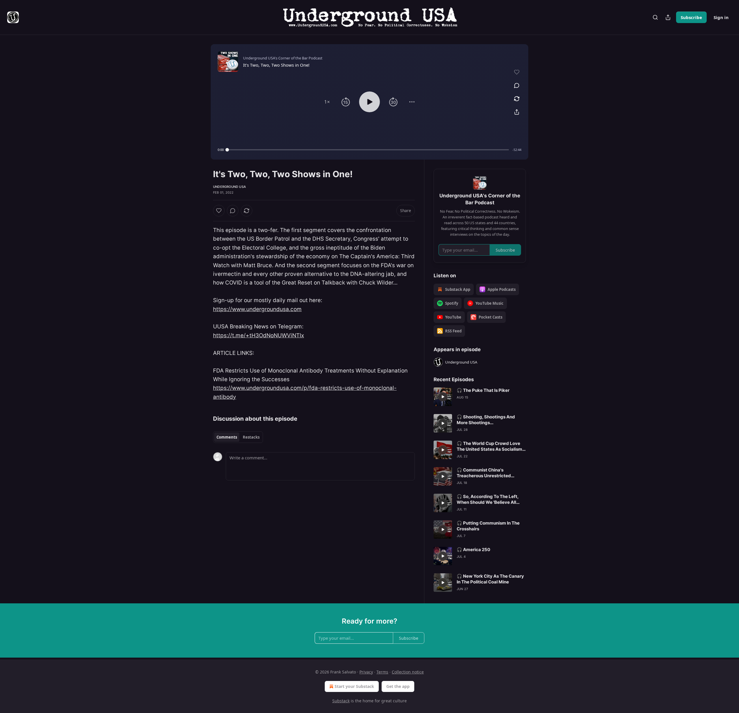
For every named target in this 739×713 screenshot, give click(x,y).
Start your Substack (354, 686)
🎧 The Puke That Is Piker (483, 390)
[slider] (368, 150)
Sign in (721, 17)
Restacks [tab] (251, 437)
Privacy (366, 672)
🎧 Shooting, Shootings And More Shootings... (486, 419)
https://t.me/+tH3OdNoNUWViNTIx (258, 335)
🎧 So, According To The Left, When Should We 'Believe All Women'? (487, 499)
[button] (327, 101)
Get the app (398, 686)
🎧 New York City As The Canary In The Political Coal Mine (490, 579)
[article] (479, 396)
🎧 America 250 (473, 549)
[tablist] (238, 437)
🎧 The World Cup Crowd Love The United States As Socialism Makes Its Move (489, 446)
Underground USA (229, 187)
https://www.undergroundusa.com (257, 309)
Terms (382, 672)
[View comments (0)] (516, 85)
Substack (341, 700)
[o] (442, 396)
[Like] (219, 210)
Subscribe (691, 17)
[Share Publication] (668, 17)
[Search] (655, 17)
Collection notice (408, 672)
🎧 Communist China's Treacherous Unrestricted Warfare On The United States (488, 473)
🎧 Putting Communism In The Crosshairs (488, 526)
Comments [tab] (227, 437)
